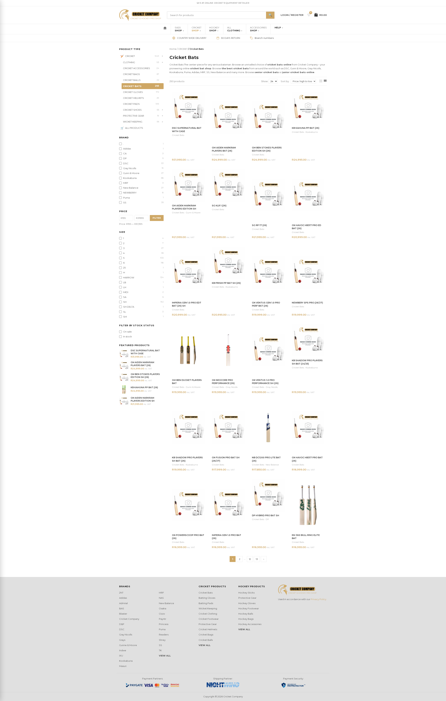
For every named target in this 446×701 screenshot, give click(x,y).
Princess (163, 624)
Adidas (123, 597)
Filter (157, 218)
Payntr (162, 618)
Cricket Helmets (208, 629)
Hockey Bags (245, 618)
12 (250, 559)
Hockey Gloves (246, 603)
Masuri (122, 666)
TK (160, 650)
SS (160, 645)
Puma (162, 629)
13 (257, 559)
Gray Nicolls (125, 634)
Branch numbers (264, 38)
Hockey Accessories (249, 624)
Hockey (214, 29)
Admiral (123, 603)
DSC (121, 629)
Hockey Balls (245, 613)
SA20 (179, 29)
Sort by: (285, 81)
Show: (265, 81)
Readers (163, 634)
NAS (161, 597)
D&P (121, 624)
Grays (122, 640)
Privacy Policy (318, 599)
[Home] (165, 29)
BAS (121, 608)
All (234, 29)
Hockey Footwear (248, 608)
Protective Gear (208, 624)
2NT (121, 592)
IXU (121, 655)
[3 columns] (320, 81)
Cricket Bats (206, 592)
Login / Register (292, 15)
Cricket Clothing (208, 613)
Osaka (162, 608)
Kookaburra (126, 660)
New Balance (166, 603)
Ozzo (162, 613)
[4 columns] (325, 81)
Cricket (196, 29)
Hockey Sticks (246, 592)
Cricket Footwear (209, 618)
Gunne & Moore (128, 645)
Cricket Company (129, 618)
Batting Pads (206, 603)
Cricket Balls (206, 640)
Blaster (123, 613)
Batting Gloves (207, 597)
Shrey (162, 640)
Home (173, 49)
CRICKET (183, 49)
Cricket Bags (206, 634)
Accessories (258, 29)
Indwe (122, 650)
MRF (161, 592)
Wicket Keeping (208, 608)
